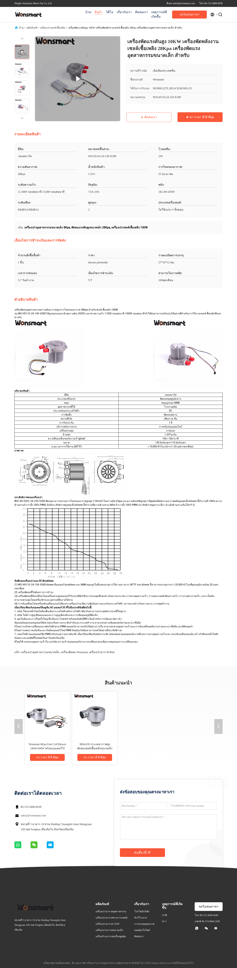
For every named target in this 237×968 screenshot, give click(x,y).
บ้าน (88, 12)
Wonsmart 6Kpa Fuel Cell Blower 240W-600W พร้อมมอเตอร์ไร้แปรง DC (47, 748)
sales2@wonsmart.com (33, 815)
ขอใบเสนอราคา (189, 14)
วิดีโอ (109, 12)
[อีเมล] (54, 847)
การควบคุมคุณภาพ (144, 924)
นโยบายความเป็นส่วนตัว (56, 963)
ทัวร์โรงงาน (140, 917)
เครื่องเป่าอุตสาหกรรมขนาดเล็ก (40, 652)
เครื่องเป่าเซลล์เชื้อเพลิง (52, 27)
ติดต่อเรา (141, 12)
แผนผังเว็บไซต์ (142, 930)
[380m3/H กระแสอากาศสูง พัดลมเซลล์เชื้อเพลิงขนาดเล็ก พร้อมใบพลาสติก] (95, 714)
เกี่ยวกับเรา (124, 12)
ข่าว (164, 921)
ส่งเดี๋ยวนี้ (140, 852)
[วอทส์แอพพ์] (22, 847)
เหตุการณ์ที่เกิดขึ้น (159, 14)
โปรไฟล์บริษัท (141, 911)
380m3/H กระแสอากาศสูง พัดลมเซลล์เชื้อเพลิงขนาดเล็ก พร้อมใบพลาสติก (94, 748)
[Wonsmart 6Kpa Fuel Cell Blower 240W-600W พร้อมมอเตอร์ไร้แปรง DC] (47, 714)
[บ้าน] (28, 14)
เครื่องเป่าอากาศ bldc (102, 652)
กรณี (164, 915)
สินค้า (98, 12)
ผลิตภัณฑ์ (32, 27)
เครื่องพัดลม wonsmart (74, 652)
